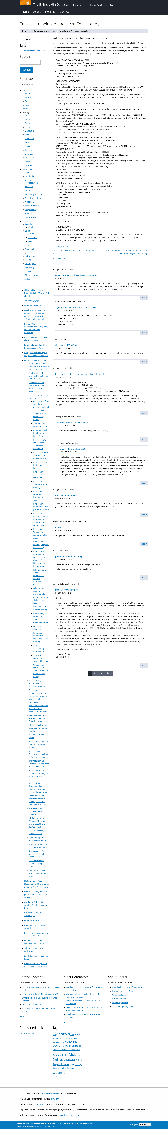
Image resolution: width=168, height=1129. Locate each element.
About (37, 11)
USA (27, 245)
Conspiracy (57, 1042)
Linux (27, 172)
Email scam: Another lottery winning (40, 484)
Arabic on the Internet (33, 305)
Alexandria (32, 237)
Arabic (78, 1034)
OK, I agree (133, 1125)
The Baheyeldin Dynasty (50, 1093)
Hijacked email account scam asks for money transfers (39, 728)
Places (25, 221)
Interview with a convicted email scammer (35, 811)
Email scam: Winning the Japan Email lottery (41, 545)
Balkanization (65, 1038)
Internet (28, 190)
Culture (28, 119)
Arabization (30, 176)
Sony (78, 1064)
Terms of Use (55, 1099)
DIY (70, 1046)
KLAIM (58, 527)
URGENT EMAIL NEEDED (66, 590)
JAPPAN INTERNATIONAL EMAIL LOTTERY (76, 307)
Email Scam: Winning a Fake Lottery (75, 31)
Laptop (65, 1055)
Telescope (71, 1068)
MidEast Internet (32, 206)
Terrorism (29, 150)
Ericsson (77, 1046)
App (72, 1034)
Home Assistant (72, 1049)
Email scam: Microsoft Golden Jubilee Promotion (41, 507)
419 (54, 1034)
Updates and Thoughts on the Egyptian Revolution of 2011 (35, 966)
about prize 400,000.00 (66, 345)
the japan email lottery (66, 495)
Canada (28, 224)
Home (25, 11)
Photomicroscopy (32, 275)
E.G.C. (30, 241)
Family (25, 90)
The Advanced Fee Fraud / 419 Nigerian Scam (37, 863)
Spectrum (57, 1068)
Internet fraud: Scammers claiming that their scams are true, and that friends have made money (38, 789)
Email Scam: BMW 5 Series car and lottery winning (41, 455)
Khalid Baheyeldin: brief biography (127, 987)
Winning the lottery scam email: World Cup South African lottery (40, 671)
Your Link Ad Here (27, 1033)
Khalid (28, 93)
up (100, 250)
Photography (30, 263)
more (22, 1016)
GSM (61, 1049)
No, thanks (145, 1125)
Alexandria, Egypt (31, 301)
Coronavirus (70, 1041)
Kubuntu (57, 1054)
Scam (72, 1064)
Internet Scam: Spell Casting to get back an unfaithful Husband (38, 754)
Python (79, 1060)
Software (29, 186)
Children (28, 165)
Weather (31, 227)
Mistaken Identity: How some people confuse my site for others (36, 894)
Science (28, 123)
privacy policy (39, 1104)
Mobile (74, 1054)
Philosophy (30, 158)
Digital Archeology (33, 198)
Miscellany (26, 279)
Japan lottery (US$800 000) (72, 448)
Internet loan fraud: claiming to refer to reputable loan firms (37, 801)
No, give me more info (45, 1126)
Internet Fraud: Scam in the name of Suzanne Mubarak (39, 744)
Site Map (50, 11)
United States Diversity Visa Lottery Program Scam (38, 873)
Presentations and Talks (34, 50)
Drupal (28, 180)
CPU (66, 1046)
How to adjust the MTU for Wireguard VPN (40, 994)
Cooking (28, 115)
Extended (29, 101)
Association (33, 183)
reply (144, 297)
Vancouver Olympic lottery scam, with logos (40, 658)
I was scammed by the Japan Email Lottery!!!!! (77, 275)
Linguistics (29, 131)
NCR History (30, 202)
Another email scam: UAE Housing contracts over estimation (39, 366)
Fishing (28, 259)
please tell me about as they (68, 556)
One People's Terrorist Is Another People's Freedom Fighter (35, 905)
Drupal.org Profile (120, 1002)
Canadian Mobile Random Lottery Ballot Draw (40, 433)
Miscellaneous (31, 217)
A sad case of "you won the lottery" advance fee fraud (41, 404)
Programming (31, 209)
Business (29, 154)
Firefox (56, 1049)
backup (56, 1038)
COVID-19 (58, 1046)
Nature (28, 271)
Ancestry (29, 97)
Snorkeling (29, 267)
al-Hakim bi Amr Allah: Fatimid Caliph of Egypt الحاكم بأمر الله (36, 293)
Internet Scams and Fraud (44, 31)
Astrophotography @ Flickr (123, 1006)
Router (65, 1064)
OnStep (58, 1059)
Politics (28, 142)
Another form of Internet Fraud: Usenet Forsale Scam (38, 376)
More (55, 1077)
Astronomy (30, 256)
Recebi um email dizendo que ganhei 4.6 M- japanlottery (82, 374)
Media (27, 134)
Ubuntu (59, 1072)
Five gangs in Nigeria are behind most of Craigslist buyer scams (38, 718)
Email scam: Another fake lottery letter (38, 475)
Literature (29, 138)
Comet (74, 1038)
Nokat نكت (26, 109)
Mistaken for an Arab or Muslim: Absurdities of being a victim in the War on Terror (36, 884)
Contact (64, 11)
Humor (28, 146)
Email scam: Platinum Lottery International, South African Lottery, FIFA (40, 519)
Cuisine (31, 234)
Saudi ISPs (29, 213)
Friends (25, 105)
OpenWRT (69, 1059)
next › (101, 673)
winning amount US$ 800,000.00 (72, 422)
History (28, 127)
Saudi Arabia (30, 249)
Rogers (57, 1064)
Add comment (59, 258)
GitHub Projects (119, 998)
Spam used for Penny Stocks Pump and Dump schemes (38, 854)
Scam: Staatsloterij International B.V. (40, 648)
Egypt (27, 231)
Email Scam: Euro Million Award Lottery (40, 465)
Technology (27, 169)
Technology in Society (62, 246)
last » (109, 673)
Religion (28, 161)
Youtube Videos (119, 995)
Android (63, 1033)
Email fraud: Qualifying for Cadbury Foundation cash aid (38, 683)
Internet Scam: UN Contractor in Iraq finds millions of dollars (39, 764)
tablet (64, 1068)
